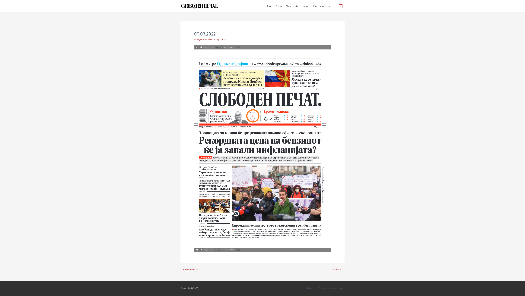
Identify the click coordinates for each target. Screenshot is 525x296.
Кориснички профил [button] (322, 6)
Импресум (311, 288)
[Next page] (201, 47)
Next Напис (337, 269)
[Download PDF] (237, 47)
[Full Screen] (239, 47)
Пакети (278, 6)
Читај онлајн (292, 6)
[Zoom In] (221, 47)
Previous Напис (189, 269)
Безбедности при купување (332, 288)
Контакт (305, 6)
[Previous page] (197, 47)
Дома (268, 6)
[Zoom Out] (217, 47)
